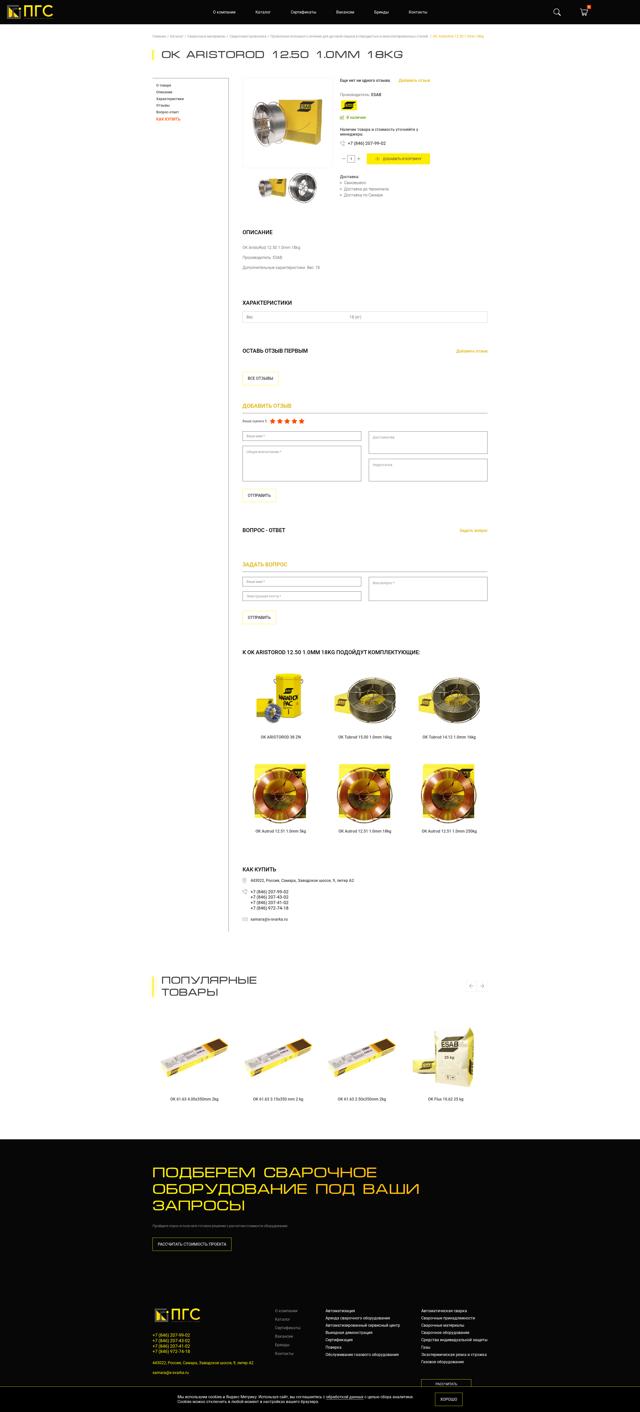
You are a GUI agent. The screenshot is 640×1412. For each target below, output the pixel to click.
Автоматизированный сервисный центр (363, 1325)
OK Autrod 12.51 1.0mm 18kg (364, 831)
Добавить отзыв (414, 80)
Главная (159, 36)
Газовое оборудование (442, 1361)
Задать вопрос (474, 530)
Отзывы (163, 105)
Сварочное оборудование (445, 1332)
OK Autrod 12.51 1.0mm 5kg (281, 831)
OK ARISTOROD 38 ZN (281, 737)
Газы (425, 1347)
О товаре (163, 85)
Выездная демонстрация (349, 1332)
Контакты (418, 12)
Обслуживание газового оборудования (362, 1354)
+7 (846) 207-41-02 (269, 902)
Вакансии (345, 12)
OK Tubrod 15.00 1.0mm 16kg (365, 737)
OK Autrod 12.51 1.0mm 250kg (449, 831)
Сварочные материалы (207, 36)
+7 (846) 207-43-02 (269, 897)
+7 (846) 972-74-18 (269, 908)
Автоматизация (340, 1310)
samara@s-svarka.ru (269, 919)
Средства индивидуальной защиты (454, 1339)
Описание (164, 92)
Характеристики (170, 99)
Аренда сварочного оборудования (358, 1318)
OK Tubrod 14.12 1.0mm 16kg (449, 737)
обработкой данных (345, 1396)
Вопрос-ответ (167, 112)
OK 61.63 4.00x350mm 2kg (194, 1099)
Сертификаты (303, 12)
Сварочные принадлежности (448, 1318)
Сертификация (339, 1339)
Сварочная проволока (248, 36)
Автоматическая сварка (444, 1310)
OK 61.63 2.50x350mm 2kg (362, 1099)
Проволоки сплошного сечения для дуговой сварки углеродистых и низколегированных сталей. (349, 36)
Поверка (334, 1347)
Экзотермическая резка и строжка (454, 1354)
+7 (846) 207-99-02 (367, 143)
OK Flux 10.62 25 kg (446, 1099)
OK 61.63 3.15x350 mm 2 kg (278, 1099)
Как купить (168, 119)
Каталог (263, 12)
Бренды (381, 12)
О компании (224, 12)
